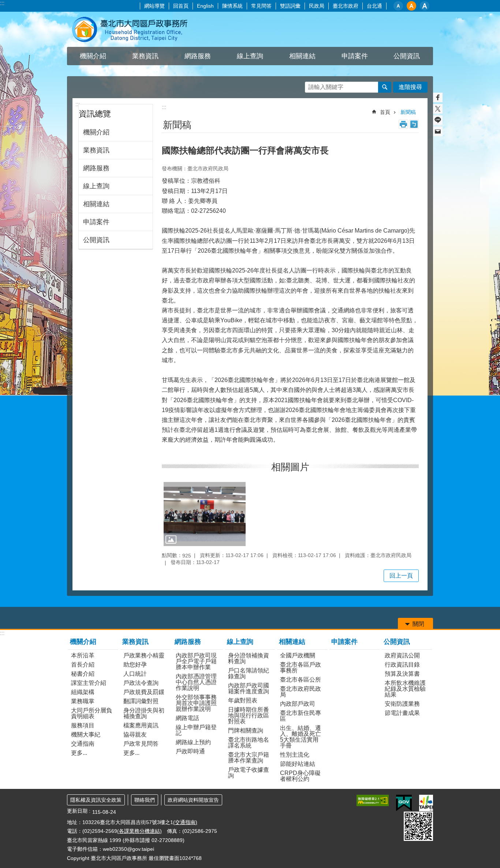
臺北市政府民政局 (300, 692)
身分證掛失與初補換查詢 (143, 713)
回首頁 (181, 6)
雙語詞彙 (290, 6)
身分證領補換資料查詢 (248, 658)
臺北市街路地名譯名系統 (248, 743)
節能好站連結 (297, 764)
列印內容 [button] (403, 124)
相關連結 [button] (302, 56)
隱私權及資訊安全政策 (96, 800)
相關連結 (96, 204)
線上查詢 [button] (250, 56)
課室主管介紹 (88, 683)
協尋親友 (135, 734)
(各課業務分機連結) (139, 831)
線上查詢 (96, 186)
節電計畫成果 (402, 713)
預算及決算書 (402, 674)
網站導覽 (154, 6)
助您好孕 (135, 664)
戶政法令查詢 (140, 683)
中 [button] (411, 6)
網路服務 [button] (197, 56)
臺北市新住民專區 (300, 716)
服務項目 (82, 725)
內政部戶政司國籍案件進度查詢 (248, 688)
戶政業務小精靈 (143, 655)
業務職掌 (82, 701)
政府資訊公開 (402, 655)
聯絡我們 (144, 800)
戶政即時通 (190, 751)
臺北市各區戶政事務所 (300, 667)
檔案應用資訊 (140, 725)
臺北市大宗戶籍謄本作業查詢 (248, 758)
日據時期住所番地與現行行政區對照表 (248, 715)
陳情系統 (232, 6)
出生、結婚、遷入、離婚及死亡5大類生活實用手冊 (300, 737)
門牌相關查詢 (245, 730)
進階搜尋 (410, 87)
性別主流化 (294, 755)
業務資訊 (96, 150)
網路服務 (96, 168)
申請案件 (355, 56)
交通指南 (82, 744)
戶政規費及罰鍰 (143, 692)
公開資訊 (96, 240)
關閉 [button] (418, 624)
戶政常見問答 (140, 744)
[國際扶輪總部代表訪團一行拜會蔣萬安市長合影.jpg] (205, 514)
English (205, 6)
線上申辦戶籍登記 (196, 730)
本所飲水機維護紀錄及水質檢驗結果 (405, 689)
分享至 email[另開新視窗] (438, 131)
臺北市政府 (345, 6)
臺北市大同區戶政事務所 (131, 29)
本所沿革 (82, 655)
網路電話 (187, 718)
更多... (79, 753)
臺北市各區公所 (300, 679)
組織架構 (82, 692)
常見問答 (261, 6)
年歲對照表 (242, 700)
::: (2, 3)
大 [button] (424, 6)
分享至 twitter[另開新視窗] (438, 109)
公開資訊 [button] (406, 56)
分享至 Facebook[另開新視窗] (438, 97)
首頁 (385, 112)
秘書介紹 (82, 674)
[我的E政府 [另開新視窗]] (404, 803)
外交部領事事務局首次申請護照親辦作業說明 (196, 703)
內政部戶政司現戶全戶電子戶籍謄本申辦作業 (196, 661)
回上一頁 (401, 575)
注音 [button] (414, 124)
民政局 (316, 6)
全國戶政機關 (297, 655)
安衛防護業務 (402, 704)
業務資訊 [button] (145, 56)
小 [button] (398, 6)
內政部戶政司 (297, 704)
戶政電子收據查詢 (248, 773)
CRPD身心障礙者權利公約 (300, 776)
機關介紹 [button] (93, 56)
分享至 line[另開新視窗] (438, 120)
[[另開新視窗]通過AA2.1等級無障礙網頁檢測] (373, 800)
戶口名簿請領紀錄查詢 (248, 673)
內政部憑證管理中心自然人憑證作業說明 (196, 682)
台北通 (374, 6)
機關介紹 (96, 132)
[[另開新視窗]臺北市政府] (426, 803)
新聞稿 (408, 112)
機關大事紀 (85, 734)
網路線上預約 (193, 742)
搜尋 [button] (384, 87)
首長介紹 (82, 664)
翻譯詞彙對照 (140, 701)
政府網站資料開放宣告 (193, 800)
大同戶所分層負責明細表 (91, 713)
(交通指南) (185, 822)
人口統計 (135, 674)
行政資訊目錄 (402, 664)
